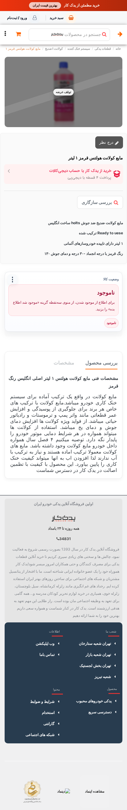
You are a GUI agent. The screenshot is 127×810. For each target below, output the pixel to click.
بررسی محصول (101, 363)
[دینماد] (63, 791)
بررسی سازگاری (97, 202)
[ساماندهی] (32, 791)
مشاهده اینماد (94, 791)
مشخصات (64, 363)
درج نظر (107, 142)
